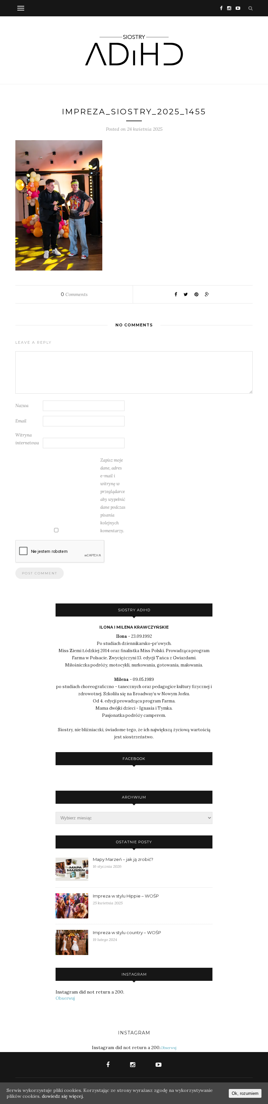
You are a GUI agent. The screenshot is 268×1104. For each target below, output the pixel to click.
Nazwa (21, 405)
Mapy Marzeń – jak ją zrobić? (123, 859)
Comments (74, 294)
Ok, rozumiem (245, 1093)
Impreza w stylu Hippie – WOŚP (126, 895)
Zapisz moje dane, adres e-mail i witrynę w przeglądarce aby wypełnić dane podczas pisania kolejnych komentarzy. (113, 495)
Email (20, 421)
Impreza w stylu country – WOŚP (127, 932)
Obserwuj (65, 998)
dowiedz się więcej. (63, 1096)
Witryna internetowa (27, 439)
